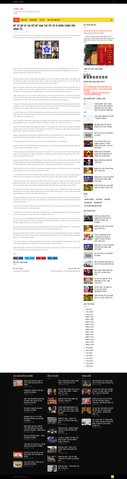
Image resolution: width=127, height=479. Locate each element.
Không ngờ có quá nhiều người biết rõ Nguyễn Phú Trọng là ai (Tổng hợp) (103, 154)
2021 (87, 353)
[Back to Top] (112, 476)
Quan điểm (33, 20)
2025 (87, 363)
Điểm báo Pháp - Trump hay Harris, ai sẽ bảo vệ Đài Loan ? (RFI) (68, 420)
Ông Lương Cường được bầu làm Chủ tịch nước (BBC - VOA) (103, 272)
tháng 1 (87, 317)
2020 (87, 350)
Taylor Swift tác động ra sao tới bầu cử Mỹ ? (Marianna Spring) (103, 289)
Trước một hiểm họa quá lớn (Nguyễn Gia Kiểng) (33, 391)
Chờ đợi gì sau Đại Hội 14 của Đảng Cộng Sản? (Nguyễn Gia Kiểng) (33, 454)
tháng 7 (88, 332)
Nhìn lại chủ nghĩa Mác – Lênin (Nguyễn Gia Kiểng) (34, 437)
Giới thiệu (21, 1)
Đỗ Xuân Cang (88, 202)
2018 (87, 314)
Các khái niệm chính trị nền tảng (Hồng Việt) (98, 87)
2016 (87, 309)
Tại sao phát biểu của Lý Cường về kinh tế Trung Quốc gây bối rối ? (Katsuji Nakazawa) (103, 144)
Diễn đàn (24, 20)
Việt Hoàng (99, 199)
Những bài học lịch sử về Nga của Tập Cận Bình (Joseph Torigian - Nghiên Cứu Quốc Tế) (102, 401)
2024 (87, 361)
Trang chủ (15, 1)
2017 (87, 312)
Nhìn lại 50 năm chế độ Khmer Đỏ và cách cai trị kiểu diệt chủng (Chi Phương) (102, 219)
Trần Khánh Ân (98, 202)
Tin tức (42, 20)
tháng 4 (88, 324)
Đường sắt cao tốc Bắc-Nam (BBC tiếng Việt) (103, 169)
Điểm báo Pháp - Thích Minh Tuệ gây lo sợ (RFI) (68, 467)
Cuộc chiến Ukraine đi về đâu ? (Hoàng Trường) (104, 117)
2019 (87, 348)
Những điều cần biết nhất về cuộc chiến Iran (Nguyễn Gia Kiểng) (33, 383)
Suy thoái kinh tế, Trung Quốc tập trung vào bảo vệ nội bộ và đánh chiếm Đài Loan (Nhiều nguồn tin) (102, 422)
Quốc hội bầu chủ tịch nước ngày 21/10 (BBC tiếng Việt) (103, 186)
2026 (87, 366)
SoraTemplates (24, 476)
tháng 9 (88, 337)
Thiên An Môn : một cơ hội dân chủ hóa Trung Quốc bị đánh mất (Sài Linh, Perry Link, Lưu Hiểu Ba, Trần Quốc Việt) (98, 108)
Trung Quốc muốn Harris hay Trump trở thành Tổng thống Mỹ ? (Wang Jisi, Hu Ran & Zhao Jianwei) (68, 410)
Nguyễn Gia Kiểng (89, 199)
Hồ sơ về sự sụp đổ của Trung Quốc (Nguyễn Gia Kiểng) (98, 90)
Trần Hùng (107, 199)
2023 (87, 358)
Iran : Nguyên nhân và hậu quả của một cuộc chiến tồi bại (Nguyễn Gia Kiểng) (34, 401)
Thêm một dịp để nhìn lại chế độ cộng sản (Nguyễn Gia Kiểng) (34, 445)
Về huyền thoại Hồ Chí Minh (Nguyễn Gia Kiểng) (33, 409)
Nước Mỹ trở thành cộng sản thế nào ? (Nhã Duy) (68, 400)
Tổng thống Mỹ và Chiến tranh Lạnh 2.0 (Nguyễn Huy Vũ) (68, 382)
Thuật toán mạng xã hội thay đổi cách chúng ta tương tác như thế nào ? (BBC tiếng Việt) (102, 238)
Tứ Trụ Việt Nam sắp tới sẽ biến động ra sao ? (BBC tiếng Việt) (103, 281)
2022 (87, 355)
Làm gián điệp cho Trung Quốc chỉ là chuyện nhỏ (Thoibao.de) (102, 382)
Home (16, 20)
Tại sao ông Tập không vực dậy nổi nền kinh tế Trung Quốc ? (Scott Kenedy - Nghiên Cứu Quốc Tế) (102, 411)
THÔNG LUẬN (18, 8)
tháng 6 (88, 329)
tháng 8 (88, 334)
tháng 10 (88, 339)
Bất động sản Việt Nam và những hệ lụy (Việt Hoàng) (103, 125)
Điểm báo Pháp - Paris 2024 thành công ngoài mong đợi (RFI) (67, 449)
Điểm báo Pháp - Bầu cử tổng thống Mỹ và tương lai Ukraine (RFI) (68, 459)
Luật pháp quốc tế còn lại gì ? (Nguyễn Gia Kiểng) (34, 463)
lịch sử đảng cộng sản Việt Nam (93, 206)
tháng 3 (88, 322)
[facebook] (113, 2)
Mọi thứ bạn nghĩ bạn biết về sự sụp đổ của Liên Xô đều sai (104, 263)
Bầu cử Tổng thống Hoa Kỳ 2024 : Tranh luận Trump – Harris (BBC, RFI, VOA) (69, 391)
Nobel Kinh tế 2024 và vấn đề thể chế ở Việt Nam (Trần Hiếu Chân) (104, 179)
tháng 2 (88, 319)
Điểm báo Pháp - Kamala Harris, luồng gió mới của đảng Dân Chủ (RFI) (68, 430)
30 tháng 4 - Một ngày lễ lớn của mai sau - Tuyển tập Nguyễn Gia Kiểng (97, 93)
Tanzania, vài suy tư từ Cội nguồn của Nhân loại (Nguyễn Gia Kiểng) (34, 418)
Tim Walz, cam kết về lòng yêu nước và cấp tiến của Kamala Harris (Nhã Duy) (68, 439)
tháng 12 (88, 344)
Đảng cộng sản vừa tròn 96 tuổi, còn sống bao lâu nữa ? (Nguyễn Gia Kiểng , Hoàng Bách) (34, 428)
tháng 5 (88, 327)
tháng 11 (88, 342)
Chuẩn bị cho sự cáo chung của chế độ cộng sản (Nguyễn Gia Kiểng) (98, 32)
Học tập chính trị (54, 20)
